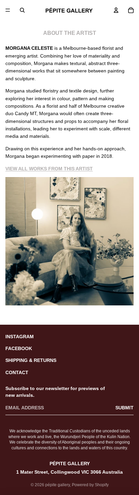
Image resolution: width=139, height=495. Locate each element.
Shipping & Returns (30, 360)
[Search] (22, 10)
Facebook (18, 348)
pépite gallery (57, 484)
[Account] (116, 10)
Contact (16, 372)
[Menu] (8, 10)
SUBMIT (124, 407)
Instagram (19, 336)
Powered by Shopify (90, 484)
